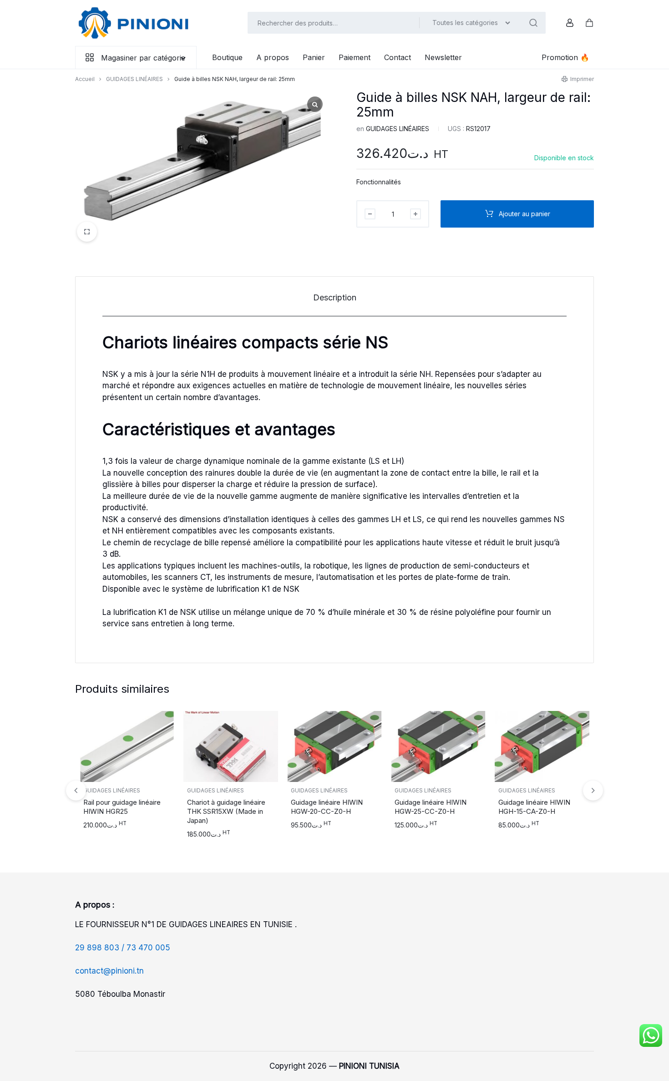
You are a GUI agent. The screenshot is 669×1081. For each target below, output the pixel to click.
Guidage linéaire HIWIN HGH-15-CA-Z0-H (534, 807)
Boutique (227, 57)
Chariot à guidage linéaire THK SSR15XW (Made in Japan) (226, 811)
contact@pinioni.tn (109, 970)
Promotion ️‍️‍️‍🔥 (565, 57)
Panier (314, 57)
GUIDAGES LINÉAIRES (134, 79)
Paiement (354, 57)
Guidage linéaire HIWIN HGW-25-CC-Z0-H (430, 807)
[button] (593, 791)
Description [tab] (334, 297)
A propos (272, 57)
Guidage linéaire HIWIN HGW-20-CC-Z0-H (327, 807)
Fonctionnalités (378, 182)
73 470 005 (148, 947)
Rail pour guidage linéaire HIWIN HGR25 (122, 807)
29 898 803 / (101, 947)
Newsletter (443, 57)
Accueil (85, 79)
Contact (397, 57)
